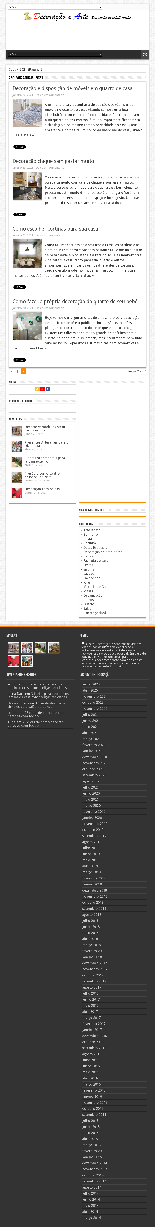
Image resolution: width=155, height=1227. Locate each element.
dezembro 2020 (94, 757)
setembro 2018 (94, 908)
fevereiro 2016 (93, 1090)
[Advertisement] (39, 38)
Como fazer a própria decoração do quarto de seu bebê (75, 301)
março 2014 (91, 1218)
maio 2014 (90, 1205)
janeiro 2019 (92, 884)
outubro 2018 (93, 902)
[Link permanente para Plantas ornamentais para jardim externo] (17, 462)
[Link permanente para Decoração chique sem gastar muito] (27, 186)
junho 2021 (91, 721)
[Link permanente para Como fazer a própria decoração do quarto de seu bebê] (27, 326)
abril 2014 (90, 1212)
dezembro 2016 (94, 1036)
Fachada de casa (95, 561)
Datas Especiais (95, 547)
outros (88, 600)
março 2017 (91, 1018)
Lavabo (88, 574)
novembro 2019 (94, 824)
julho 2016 (90, 1060)
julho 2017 (90, 993)
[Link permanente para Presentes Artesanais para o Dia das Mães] (17, 446)
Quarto (88, 604)
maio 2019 (90, 860)
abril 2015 (90, 1139)
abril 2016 (90, 1078)
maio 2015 (90, 1133)
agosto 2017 (91, 987)
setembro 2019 (94, 836)
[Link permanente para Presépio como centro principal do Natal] (17, 477)
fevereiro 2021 (93, 745)
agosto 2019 (91, 842)
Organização (92, 595)
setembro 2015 (94, 1115)
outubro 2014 (93, 1175)
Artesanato (92, 530)
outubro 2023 (93, 702)
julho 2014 (90, 1193)
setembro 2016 (94, 1048)
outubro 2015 (93, 1109)
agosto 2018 (91, 915)
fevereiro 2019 (93, 878)
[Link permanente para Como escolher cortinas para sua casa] (27, 253)
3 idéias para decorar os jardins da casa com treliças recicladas (37, 686)
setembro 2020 (94, 775)
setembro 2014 (94, 1181)
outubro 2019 (93, 830)
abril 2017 (90, 1012)
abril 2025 (90, 690)
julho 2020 (90, 787)
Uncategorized (94, 613)
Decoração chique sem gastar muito (53, 161)
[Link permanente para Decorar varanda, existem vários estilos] (17, 431)
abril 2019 (90, 866)
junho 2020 (91, 793)
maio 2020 (90, 799)
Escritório (91, 556)
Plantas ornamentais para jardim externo (45, 459)
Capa (12, 69)
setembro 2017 (94, 981)
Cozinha (89, 543)
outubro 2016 (93, 1042)
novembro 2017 (94, 969)
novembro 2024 (94, 696)
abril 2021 (90, 733)
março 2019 (91, 872)
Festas (88, 565)
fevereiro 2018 (93, 951)
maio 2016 (90, 1072)
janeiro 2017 (92, 1030)
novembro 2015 (94, 1102)
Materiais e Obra (96, 587)
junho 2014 (91, 1199)
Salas (87, 608)
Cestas (88, 539)
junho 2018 (91, 927)
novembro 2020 (94, 763)
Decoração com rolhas (42, 489)
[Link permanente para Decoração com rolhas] (17, 493)
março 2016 (91, 1084)
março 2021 (91, 739)
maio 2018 (90, 933)
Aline (12, 722)
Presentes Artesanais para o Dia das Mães (46, 444)
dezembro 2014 (94, 1163)
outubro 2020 (93, 769)
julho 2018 (90, 921)
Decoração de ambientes (102, 552)
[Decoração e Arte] (77, 18)
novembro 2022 (94, 708)
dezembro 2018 (94, 890)
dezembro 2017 (94, 963)
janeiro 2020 (92, 818)
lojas (87, 582)
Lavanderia (91, 578)
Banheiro (90, 534)
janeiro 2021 (92, 751)
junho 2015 (91, 1127)
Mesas (88, 591)
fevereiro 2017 (93, 1024)
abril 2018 (90, 939)
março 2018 (91, 945)
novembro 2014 (94, 1169)
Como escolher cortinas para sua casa (55, 229)
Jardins (88, 569)
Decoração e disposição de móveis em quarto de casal (73, 88)
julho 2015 (90, 1121)
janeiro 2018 (92, 957)
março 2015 (91, 1145)
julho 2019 (90, 848)
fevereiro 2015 (93, 1151)
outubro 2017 (93, 975)
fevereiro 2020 (93, 812)
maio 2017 (90, 1005)
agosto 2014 (91, 1187)
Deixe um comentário (50, 95)
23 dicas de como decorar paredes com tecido (36, 714)
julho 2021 (90, 715)
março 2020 (91, 805)
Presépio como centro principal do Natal (42, 475)
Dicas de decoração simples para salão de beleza (37, 705)
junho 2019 (91, 854)
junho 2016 (91, 1066)
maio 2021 (90, 727)
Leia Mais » (25, 135)
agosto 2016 (91, 1054)
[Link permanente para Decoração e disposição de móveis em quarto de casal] (27, 113)
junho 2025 (91, 684)
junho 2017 (91, 999)
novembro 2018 (94, 896)
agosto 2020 (91, 781)
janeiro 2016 (92, 1096)
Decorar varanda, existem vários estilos (45, 428)
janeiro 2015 (92, 1157)
